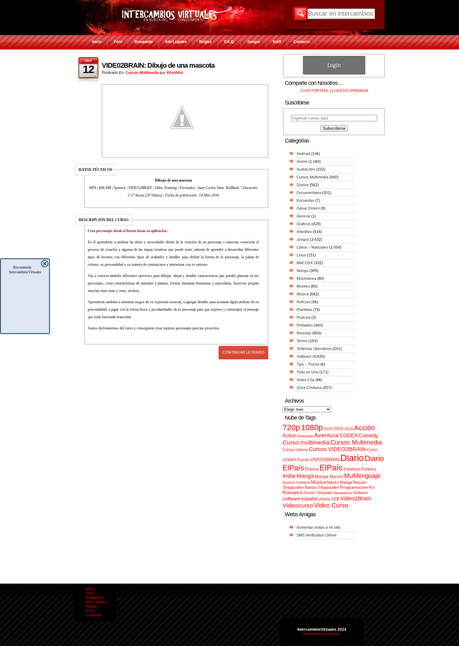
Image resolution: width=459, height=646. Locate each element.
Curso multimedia (306, 442)
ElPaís (331, 467)
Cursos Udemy (295, 450)
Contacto (302, 42)
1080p (312, 427)
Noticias (303, 302)
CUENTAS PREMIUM (350, 91)
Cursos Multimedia (142, 72)
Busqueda (144, 42)
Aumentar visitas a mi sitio (319, 527)
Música (303, 294)
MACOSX (305, 263)
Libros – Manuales (312, 247)
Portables (305, 325)
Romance (293, 492)
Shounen (325, 492)
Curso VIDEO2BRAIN (318, 459)
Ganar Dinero (308, 208)
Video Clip (305, 380)
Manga (302, 271)
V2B (335, 498)
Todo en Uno (307, 372)
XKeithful (174, 72)
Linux (301, 255)
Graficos (304, 224)
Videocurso (298, 505)
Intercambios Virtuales (322, 634)
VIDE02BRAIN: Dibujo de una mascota (158, 65)
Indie (289, 476)
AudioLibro (306, 169)
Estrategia (352, 469)
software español (300, 498)
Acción (364, 428)
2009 (328, 429)
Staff (277, 42)
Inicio (96, 42)
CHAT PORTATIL (314, 91)
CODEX (348, 435)
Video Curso (331, 505)
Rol (372, 487)
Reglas (205, 42)
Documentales (309, 193)
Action (290, 435)
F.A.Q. (229, 42)
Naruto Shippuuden (322, 487)
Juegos (253, 42)
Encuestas (305, 200)
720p (291, 427)
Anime (302, 161)
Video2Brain (355, 498)
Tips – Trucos (308, 364)
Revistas (304, 333)
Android (303, 154)
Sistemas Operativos (314, 349)
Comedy (368, 435)
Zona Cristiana (309, 388)
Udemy (324, 499)
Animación (305, 436)
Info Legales (176, 42)
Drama (311, 468)
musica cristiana (296, 482)
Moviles (303, 286)
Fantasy (369, 469)
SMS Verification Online (317, 535)
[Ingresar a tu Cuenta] (334, 73)
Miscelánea (306, 278)
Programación (354, 487)
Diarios (303, 185)
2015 (338, 428)
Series (302, 341)
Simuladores (342, 493)
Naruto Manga (339, 482)
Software (304, 356)
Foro (118, 42)
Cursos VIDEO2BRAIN (337, 449)
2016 (348, 429)
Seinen (310, 493)
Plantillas (304, 310)
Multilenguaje (362, 475)
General (303, 216)
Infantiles (304, 232)
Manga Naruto (329, 476)
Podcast (303, 317)
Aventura (326, 435)
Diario (352, 458)
